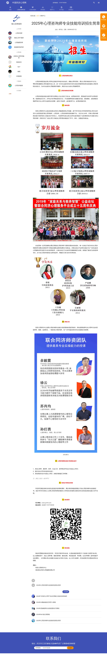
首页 (10, 9)
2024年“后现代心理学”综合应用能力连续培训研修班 (51, 596)
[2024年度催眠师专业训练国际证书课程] (33, 609)
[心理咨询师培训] (7, 2)
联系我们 (71, 9)
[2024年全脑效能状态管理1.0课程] (33, 603)
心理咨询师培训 (21, 9)
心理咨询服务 (32, 9)
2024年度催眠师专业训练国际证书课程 (47, 608)
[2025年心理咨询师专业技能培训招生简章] (33, 622)
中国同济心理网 (19, 3)
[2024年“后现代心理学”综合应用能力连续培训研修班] (33, 597)
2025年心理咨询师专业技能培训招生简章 (48, 620)
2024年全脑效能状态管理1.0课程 (46, 602)
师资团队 (43, 9)
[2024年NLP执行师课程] (33, 615)
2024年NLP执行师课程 (43, 614)
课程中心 (52, 9)
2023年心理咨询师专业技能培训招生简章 (48, 585)
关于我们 (61, 9)
